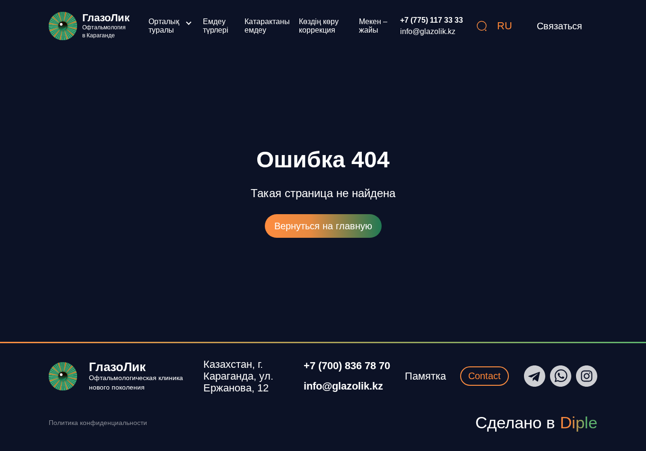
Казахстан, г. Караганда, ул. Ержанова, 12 (238, 376)
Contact (484, 376)
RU (504, 26)
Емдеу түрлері (215, 25)
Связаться (559, 26)
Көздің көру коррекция (319, 25)
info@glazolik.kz (427, 31)
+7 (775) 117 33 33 (431, 20)
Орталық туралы (163, 25)
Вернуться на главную (323, 226)
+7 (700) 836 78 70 (347, 366)
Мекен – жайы (373, 25)
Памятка (425, 376)
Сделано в (536, 422)
